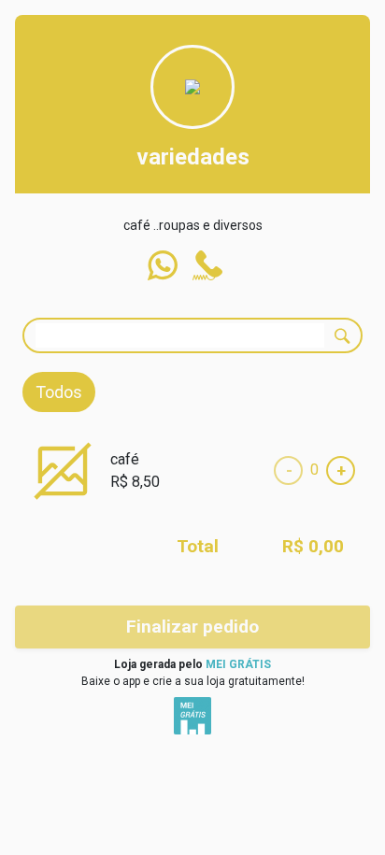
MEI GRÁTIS (238, 664)
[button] (163, 265)
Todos (59, 392)
